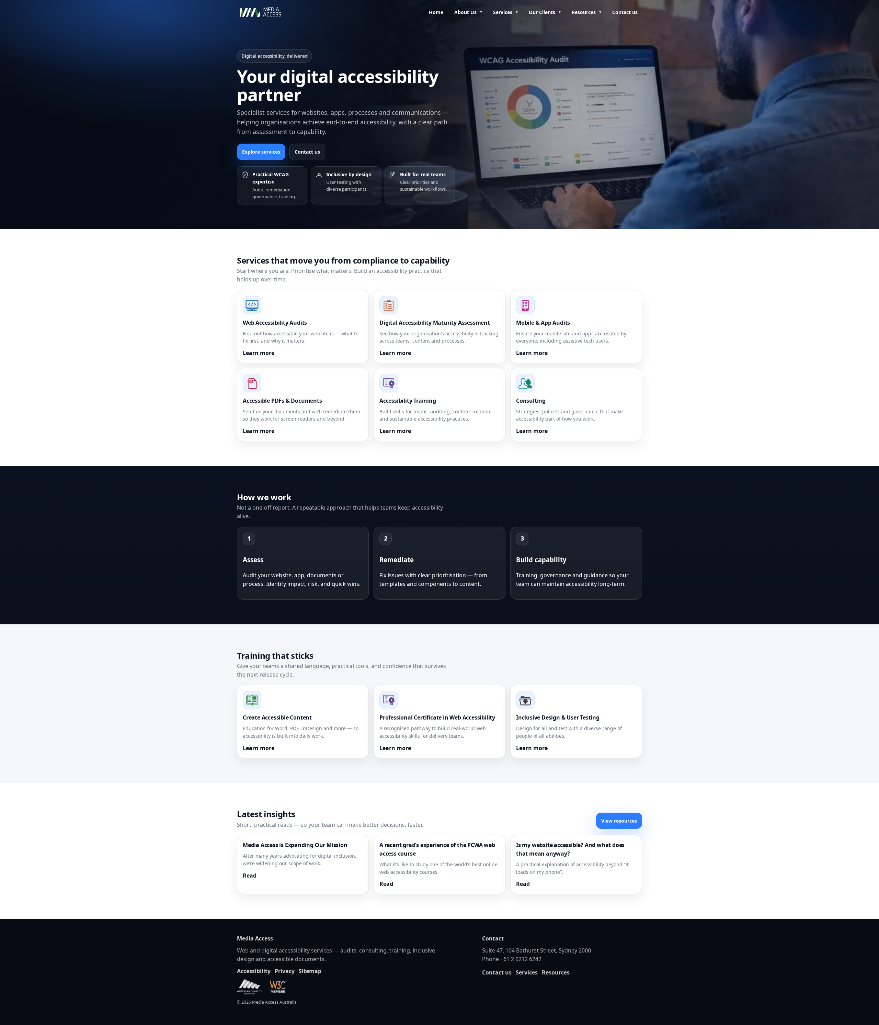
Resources (584, 12)
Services (502, 12)
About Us (465, 12)
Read (249, 875)
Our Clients (542, 12)
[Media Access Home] (269, 12)
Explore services (261, 151)
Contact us (625, 12)
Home (436, 12)
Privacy (285, 971)
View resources (619, 820)
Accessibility (254, 971)
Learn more (258, 353)
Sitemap (310, 971)
